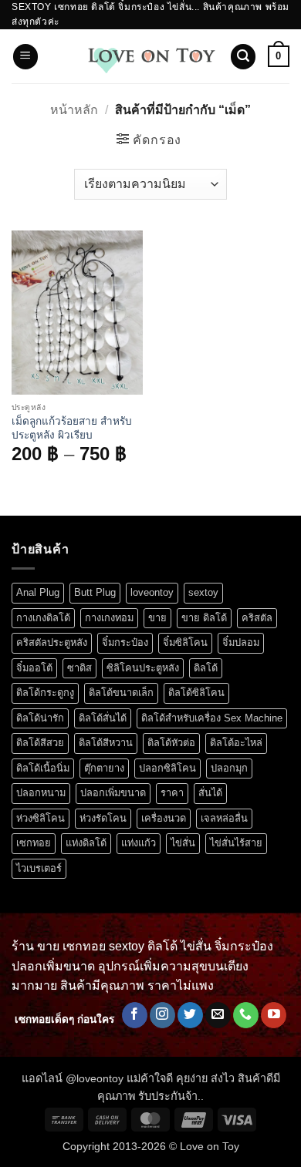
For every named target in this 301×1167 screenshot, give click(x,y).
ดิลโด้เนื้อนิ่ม (42, 768)
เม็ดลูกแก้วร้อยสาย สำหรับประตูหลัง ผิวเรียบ (72, 428)
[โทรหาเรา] (246, 1015)
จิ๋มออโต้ (34, 668)
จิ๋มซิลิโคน (185, 642)
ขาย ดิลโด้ (204, 618)
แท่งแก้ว (138, 843)
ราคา (172, 793)
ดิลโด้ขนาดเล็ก (121, 692)
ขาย (157, 618)
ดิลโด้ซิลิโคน (196, 692)
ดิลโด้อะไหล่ (236, 742)
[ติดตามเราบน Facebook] (134, 1015)
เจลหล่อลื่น (224, 818)
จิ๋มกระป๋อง (125, 642)
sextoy (203, 592)
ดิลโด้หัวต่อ (171, 742)
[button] (25, 56)
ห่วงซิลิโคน (40, 818)
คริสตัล (257, 618)
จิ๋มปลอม (240, 642)
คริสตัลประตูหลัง (51, 642)
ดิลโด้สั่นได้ (103, 718)
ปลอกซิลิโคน (167, 768)
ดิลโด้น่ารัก (40, 718)
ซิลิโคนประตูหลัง (143, 668)
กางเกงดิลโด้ (43, 618)
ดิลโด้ (206, 668)
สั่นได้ (210, 793)
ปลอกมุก (229, 768)
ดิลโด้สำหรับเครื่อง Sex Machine (211, 718)
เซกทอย (33, 843)
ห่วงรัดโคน (103, 818)
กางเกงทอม (109, 618)
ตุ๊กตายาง (104, 768)
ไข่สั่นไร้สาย (236, 843)
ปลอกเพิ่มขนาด (113, 793)
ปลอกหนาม (41, 793)
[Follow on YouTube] (273, 1015)
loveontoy (152, 592)
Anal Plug (37, 592)
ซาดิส (79, 668)
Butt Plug (95, 592)
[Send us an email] (218, 1015)
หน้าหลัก (74, 109)
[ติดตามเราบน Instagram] (162, 1015)
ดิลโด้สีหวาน (106, 742)
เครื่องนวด (163, 818)
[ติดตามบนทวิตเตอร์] (190, 1015)
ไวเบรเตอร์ (39, 868)
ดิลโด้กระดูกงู (45, 692)
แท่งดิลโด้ (86, 843)
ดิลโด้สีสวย (40, 742)
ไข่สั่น (183, 843)
